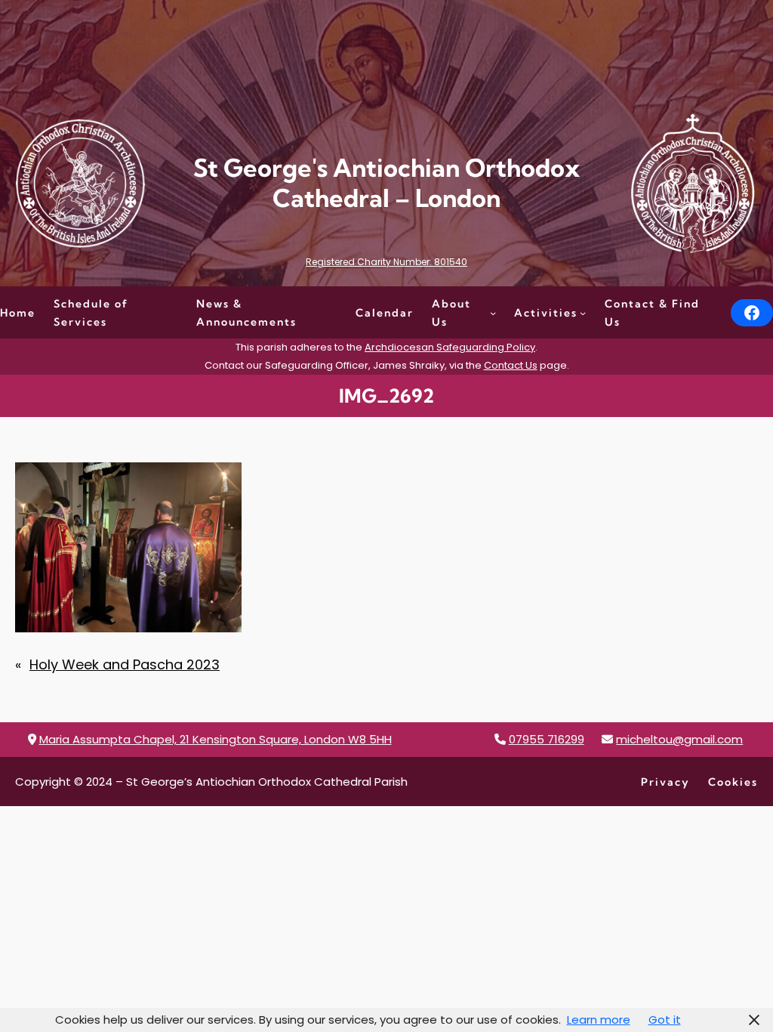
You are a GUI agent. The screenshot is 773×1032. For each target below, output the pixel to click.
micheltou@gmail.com (679, 739)
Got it (664, 1019)
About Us (451, 313)
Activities (545, 313)
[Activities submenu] (583, 313)
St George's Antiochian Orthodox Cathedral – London (386, 182)
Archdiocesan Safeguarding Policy (450, 347)
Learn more (598, 1019)
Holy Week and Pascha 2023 (124, 664)
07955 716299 (546, 739)
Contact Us (510, 365)
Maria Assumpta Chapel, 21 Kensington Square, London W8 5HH (215, 739)
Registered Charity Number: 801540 (386, 261)
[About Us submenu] (493, 313)
